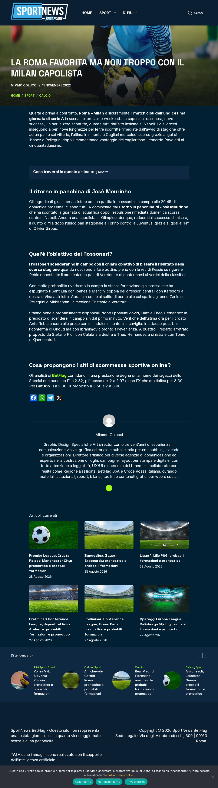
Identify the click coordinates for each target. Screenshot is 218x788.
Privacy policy (136, 781)
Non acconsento (109, 781)
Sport (105, 13)
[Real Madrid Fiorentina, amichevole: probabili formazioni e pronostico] (121, 680)
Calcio (88, 667)
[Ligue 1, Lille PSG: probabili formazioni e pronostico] (164, 535)
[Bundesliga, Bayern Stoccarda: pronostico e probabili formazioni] (109, 535)
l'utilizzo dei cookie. (121, 775)
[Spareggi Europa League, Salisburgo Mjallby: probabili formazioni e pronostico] (164, 598)
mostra (103, 172)
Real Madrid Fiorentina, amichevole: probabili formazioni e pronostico (144, 682)
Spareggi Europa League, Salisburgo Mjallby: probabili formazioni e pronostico (163, 624)
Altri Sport (40, 667)
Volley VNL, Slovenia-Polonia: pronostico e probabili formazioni (43, 682)
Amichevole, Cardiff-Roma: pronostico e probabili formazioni (94, 682)
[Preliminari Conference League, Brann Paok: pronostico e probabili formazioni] (109, 598)
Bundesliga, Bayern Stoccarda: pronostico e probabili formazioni (105, 560)
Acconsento (83, 781)
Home (87, 13)
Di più (127, 13)
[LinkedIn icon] (109, 488)
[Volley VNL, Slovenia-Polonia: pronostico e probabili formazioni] (20, 680)
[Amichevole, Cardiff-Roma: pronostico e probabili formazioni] (71, 680)
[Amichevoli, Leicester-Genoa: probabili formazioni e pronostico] (172, 680)
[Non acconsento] (213, 777)
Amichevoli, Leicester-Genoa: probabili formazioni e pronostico (195, 682)
